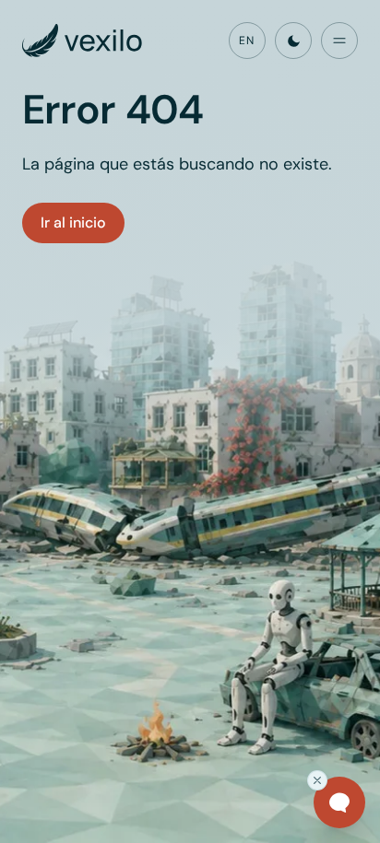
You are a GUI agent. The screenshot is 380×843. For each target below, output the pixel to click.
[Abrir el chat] (339, 802)
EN (247, 40)
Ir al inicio (73, 222)
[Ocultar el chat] (317, 780)
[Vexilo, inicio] (82, 40)
